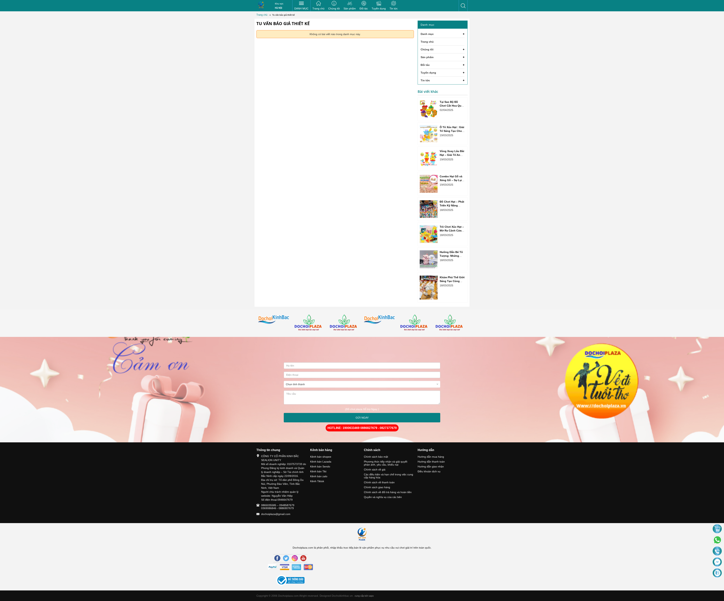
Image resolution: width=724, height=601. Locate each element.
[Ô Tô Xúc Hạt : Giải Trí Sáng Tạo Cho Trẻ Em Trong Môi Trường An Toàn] (429, 133)
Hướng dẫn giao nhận (431, 466)
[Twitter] (286, 558)
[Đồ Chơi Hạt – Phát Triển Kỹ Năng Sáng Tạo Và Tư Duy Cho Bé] (429, 209)
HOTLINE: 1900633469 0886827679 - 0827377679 (362, 428)
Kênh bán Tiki (318, 471)
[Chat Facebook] (717, 562)
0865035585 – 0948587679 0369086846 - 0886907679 (277, 507)
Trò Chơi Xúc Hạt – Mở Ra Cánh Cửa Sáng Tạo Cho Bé (452, 230)
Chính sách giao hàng (377, 487)
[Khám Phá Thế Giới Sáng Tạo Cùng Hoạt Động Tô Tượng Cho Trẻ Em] (429, 288)
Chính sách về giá (374, 469)
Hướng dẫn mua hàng (431, 456)
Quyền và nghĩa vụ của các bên (383, 497)
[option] (274, 323)
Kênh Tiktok (317, 481)
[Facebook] (277, 558)
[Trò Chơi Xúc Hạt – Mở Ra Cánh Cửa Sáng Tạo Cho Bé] (429, 234)
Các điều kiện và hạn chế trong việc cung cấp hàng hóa (388, 476)
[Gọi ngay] (717, 551)
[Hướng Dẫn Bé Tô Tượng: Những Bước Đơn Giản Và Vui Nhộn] (429, 259)
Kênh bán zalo (318, 476)
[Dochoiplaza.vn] (274, 323)
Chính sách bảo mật (376, 456)
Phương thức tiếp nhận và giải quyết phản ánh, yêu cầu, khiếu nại (385, 463)
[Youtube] (303, 558)
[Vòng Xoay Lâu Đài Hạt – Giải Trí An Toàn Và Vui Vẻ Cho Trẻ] (429, 159)
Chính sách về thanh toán (379, 482)
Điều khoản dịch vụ (429, 471)
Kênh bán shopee (320, 456)
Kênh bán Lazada (320, 461)
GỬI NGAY (362, 417)
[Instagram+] (295, 558)
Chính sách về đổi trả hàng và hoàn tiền (388, 492)
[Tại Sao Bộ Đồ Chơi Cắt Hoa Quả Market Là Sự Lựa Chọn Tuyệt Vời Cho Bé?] (429, 109)
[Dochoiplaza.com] (261, 5)
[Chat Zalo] (717, 573)
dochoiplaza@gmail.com (275, 514)
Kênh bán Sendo (320, 466)
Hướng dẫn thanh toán (431, 461)
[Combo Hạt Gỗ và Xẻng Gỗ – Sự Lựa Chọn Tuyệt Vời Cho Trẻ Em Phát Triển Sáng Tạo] (429, 184)
